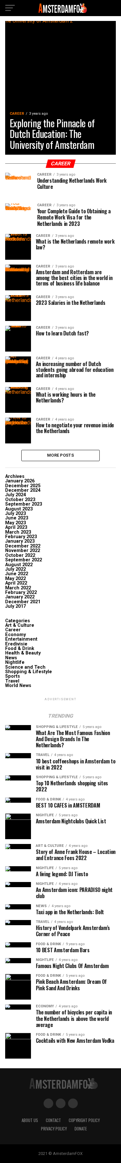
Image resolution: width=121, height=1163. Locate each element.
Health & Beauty (23, 653)
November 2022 (22, 550)
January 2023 (20, 541)
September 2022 (23, 560)
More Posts (60, 455)
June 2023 (16, 518)
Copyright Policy (84, 1120)
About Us (30, 1120)
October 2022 (20, 555)
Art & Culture (19, 625)
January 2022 (20, 597)
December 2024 (22, 490)
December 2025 (22, 486)
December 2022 (22, 546)
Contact (53, 1120)
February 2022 (21, 592)
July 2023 (15, 513)
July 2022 (15, 569)
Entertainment (21, 639)
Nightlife (15, 662)
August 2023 (19, 509)
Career (13, 630)
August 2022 (19, 564)
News (11, 658)
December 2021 (22, 602)
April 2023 (16, 527)
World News (18, 685)
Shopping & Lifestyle (28, 671)
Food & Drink (19, 648)
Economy (15, 634)
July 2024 (15, 495)
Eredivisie (16, 644)
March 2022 (18, 588)
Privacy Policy (54, 1129)
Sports (12, 676)
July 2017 (15, 606)
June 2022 (16, 574)
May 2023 (15, 523)
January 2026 (20, 481)
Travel (12, 681)
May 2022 (15, 578)
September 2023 (23, 504)
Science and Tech (25, 667)
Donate (81, 1129)
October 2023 (20, 499)
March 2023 (18, 532)
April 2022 (16, 583)
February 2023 (21, 536)
